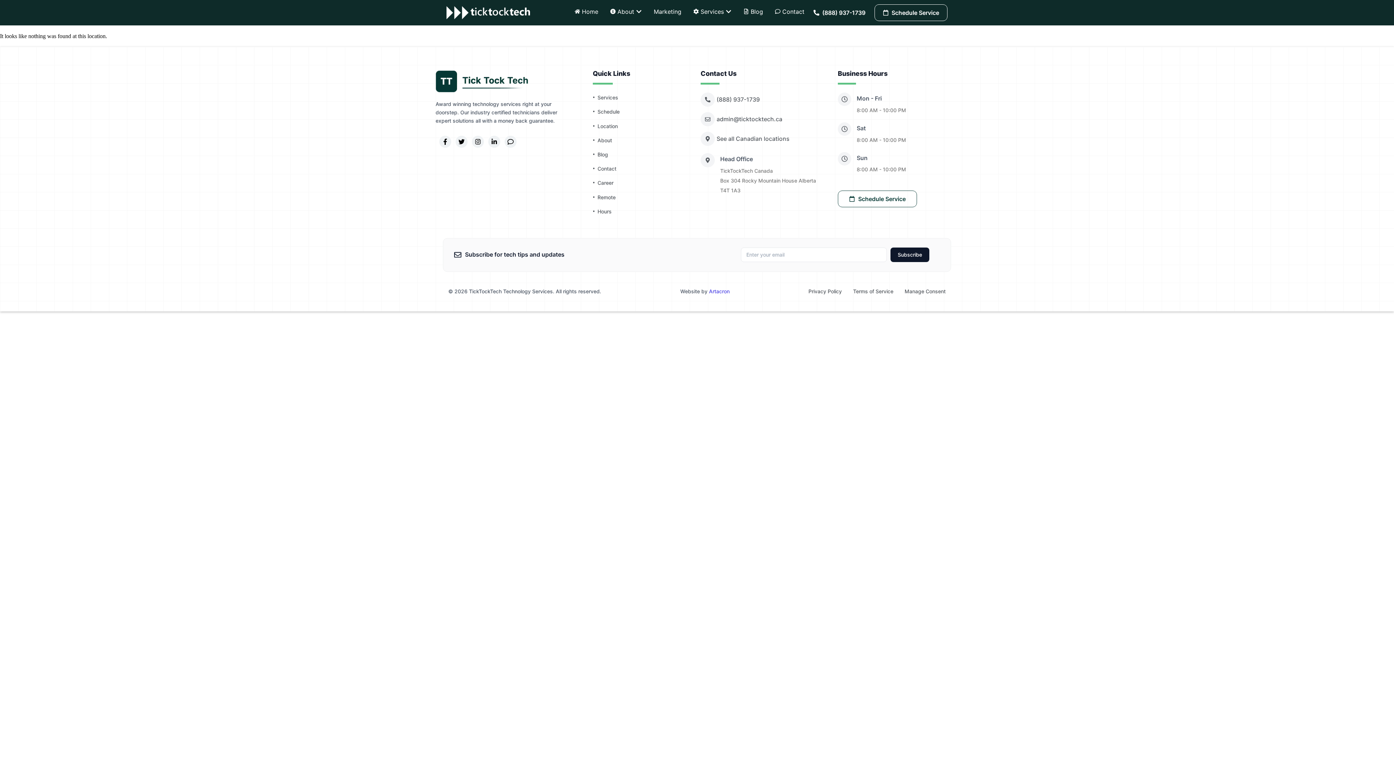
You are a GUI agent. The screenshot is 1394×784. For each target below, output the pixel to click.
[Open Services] (728, 11)
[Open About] (639, 11)
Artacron (719, 291)
